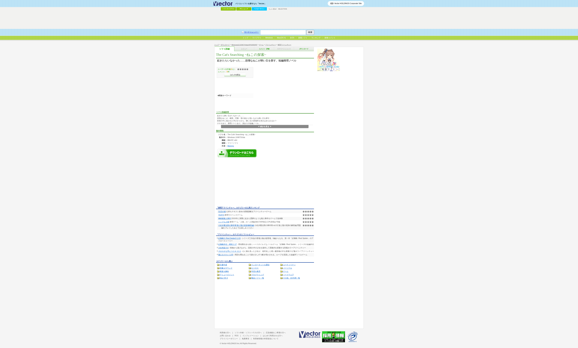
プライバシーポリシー (229, 339)
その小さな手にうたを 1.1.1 (229, 251)
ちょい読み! (273, 9)
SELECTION (282, 9)
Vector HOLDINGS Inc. (231, 343)
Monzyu (230, 146)
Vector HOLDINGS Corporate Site (348, 3)
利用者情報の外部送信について (265, 339)
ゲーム (261, 45)
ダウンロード (225, 45)
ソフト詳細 (224, 49)
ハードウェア (288, 275)
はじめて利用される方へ (273, 336)
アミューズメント (227, 275)
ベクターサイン (259, 9)
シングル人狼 (223, 222)
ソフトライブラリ (228, 9)
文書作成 (223, 265)
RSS (236, 336)
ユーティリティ (289, 265)
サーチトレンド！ (251, 32)
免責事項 (245, 339)
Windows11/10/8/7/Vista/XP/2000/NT (244, 45)
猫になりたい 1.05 (225, 255)
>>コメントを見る (235, 75)
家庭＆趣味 (224, 271)
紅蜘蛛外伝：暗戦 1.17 (227, 244)
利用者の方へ (225, 333)
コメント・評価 (264, 49)
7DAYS (221, 215)
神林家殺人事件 (224, 218)
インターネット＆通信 (260, 265)
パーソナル (287, 268)
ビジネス (255, 268)
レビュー (244, 49)
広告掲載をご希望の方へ (276, 333)
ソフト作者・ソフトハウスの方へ (248, 333)
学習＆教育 (255, 271)
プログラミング (257, 275)
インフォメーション (250, 336)
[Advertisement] (241, 183)
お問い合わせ (225, 336)
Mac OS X (224, 278)
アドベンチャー (270, 45)
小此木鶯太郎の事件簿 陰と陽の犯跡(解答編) (236, 225)
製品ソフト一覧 (257, 278)
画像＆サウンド (226, 268)
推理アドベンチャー (284, 45)
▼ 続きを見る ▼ (265, 126)
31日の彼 (222, 211)
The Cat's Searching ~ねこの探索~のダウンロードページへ (237, 153)
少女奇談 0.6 (223, 248)
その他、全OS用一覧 (291, 278)
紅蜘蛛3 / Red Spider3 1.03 (229, 238)
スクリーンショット (284, 49)
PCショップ (244, 9)
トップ (216, 45)
